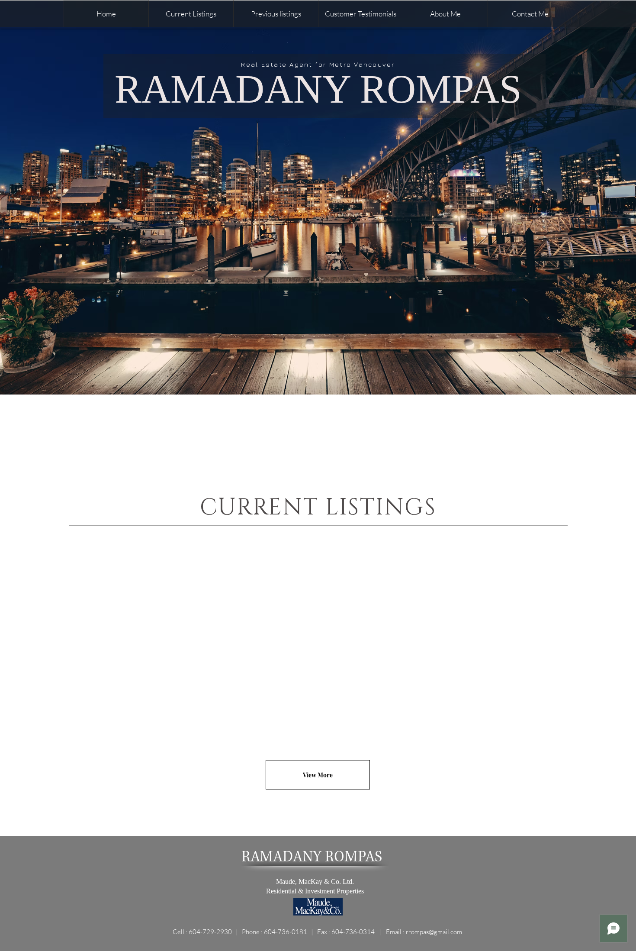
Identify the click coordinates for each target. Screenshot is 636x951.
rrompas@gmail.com (434, 932)
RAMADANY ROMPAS (318, 89)
